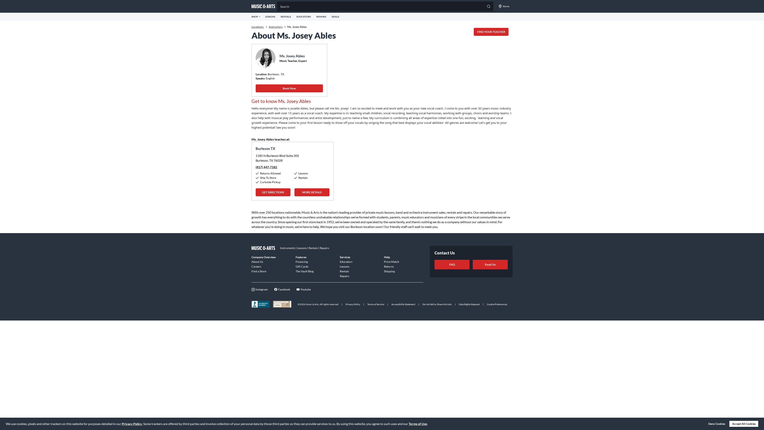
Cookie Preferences (497, 304)
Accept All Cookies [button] (744, 423)
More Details (312, 192)
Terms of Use (418, 424)
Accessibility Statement (403, 304)
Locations (257, 26)
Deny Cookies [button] (716, 423)
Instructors (276, 26)
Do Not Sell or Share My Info (437, 304)
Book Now (289, 88)
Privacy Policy (132, 424)
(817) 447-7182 (266, 167)
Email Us (490, 264)
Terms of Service (375, 304)
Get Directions (273, 192)
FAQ (452, 264)
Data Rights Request (469, 304)
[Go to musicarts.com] (263, 6)
